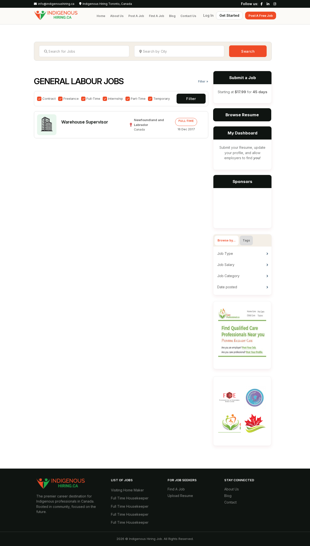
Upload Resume (180, 496)
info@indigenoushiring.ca (56, 4)
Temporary (161, 98)
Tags (246, 240)
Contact (230, 502)
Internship (115, 98)
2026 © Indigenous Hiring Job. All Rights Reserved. (155, 539)
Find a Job (156, 16)
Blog (172, 16)
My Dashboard (242, 133)
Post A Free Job (260, 15)
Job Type (225, 253)
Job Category (228, 276)
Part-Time (138, 98)
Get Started (229, 15)
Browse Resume (242, 114)
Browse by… (226, 240)
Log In (208, 15)
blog (228, 496)
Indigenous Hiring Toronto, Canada (107, 4)
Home (101, 16)
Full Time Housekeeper (129, 498)
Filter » (203, 81)
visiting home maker (127, 490)
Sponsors (242, 181)
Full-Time (93, 98)
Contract (49, 98)
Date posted (227, 287)
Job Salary (225, 265)
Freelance (71, 98)
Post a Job (136, 16)
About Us (117, 16)
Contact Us (188, 16)
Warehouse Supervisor (84, 121)
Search (248, 51)
